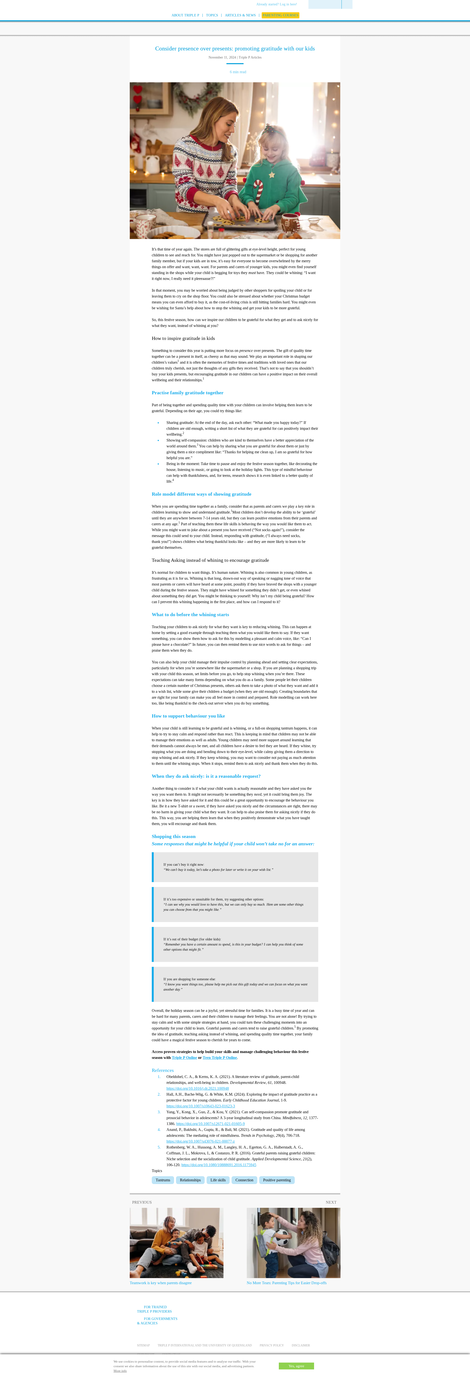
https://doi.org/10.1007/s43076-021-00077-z (200, 1141)
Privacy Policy (272, 1345)
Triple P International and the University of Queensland (205, 1345)
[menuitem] (278, 4)
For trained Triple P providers (154, 1309)
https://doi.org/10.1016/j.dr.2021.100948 (197, 1088)
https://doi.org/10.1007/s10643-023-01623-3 (200, 1106)
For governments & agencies (157, 1321)
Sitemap (143, 1345)
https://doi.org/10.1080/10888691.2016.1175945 (218, 1165)
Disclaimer (301, 1345)
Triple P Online (184, 1057)
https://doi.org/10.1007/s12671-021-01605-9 (210, 1124)
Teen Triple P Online (220, 1057)
